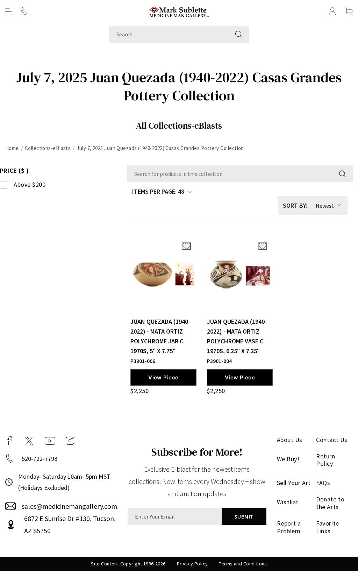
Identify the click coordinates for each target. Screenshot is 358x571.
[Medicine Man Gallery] (179, 11)
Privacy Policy (192, 564)
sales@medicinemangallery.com (69, 506)
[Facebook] (9, 441)
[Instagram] (70, 441)
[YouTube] (50, 441)
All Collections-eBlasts (179, 125)
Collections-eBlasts (48, 148)
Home (12, 148)
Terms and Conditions (243, 564)
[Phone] (24, 11)
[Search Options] (342, 173)
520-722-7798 (39, 459)
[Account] (332, 11)
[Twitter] (29, 441)
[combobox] (169, 34)
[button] (8, 11)
